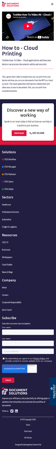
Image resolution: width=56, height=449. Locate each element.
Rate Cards (28, 431)
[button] (52, 4)
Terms (28, 425)
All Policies (28, 438)
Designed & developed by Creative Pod (28, 445)
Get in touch (19, 133)
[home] (10, 4)
